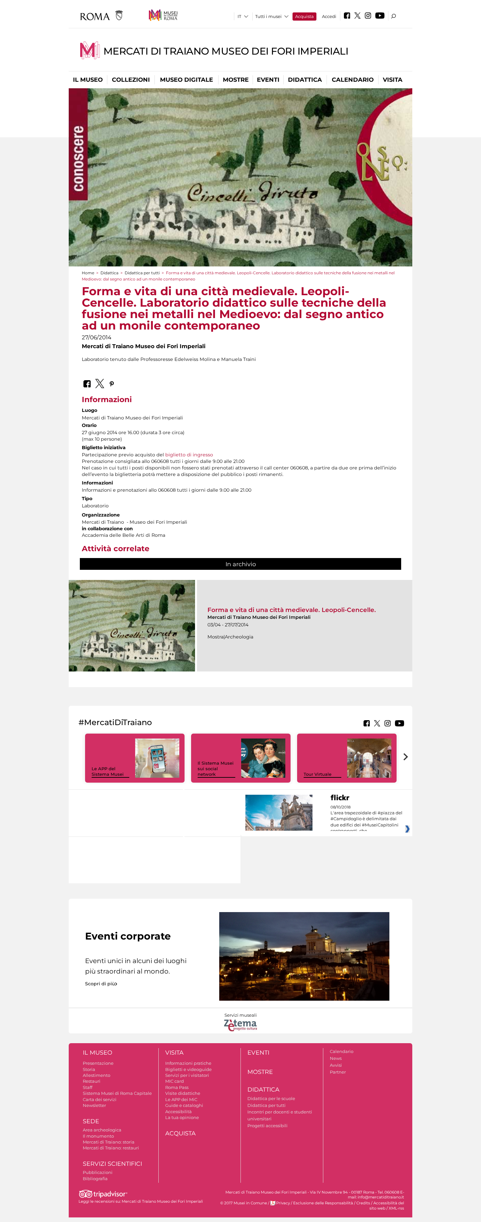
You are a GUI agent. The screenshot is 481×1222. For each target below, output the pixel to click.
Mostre (236, 79)
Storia (89, 1069)
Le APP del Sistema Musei (108, 771)
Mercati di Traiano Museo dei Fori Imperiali (225, 51)
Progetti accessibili (267, 1125)
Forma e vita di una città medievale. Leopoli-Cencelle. (291, 610)
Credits (363, 1203)
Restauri (91, 1081)
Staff (87, 1087)
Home (88, 272)
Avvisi (336, 1065)
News (336, 1058)
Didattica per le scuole (271, 1098)
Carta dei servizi (99, 1099)
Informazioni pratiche (188, 1063)
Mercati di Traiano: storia (108, 1142)
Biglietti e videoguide (188, 1069)
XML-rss (396, 1208)
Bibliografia (95, 1178)
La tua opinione (182, 1117)
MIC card (174, 1081)
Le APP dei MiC (181, 1099)
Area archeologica (102, 1129)
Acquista (304, 16)
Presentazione (98, 1063)
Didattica (305, 79)
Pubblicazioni (98, 1172)
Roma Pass (176, 1087)
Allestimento (96, 1075)
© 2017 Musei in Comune (243, 1203)
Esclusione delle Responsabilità (323, 1203)
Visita (392, 79)
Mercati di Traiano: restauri (111, 1147)
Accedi (329, 16)
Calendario (353, 79)
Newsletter (94, 1105)
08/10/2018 (366, 819)
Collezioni (131, 79)
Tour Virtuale (317, 774)
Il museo (88, 79)
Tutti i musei (268, 16)
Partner (338, 1072)
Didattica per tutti (142, 272)
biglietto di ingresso (189, 455)
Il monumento (98, 1136)
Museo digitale (186, 79)
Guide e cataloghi (184, 1105)
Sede (91, 1121)
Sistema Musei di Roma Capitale (117, 1093)
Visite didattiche (182, 1093)
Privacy (283, 1203)
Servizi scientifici (112, 1164)
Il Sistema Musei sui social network (216, 768)
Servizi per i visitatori (187, 1075)
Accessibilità (178, 1111)
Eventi (268, 79)
